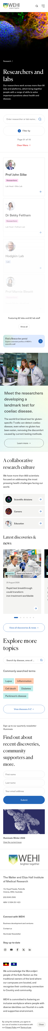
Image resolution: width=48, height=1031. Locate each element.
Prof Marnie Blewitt (19, 291)
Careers (18, 511)
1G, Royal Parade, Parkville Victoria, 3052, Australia (14, 890)
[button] (43, 6)
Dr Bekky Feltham (18, 215)
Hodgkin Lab (14, 255)
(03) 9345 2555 (9, 897)
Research (7, 61)
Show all (24, 326)
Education (19, 523)
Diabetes (26, 688)
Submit (24, 799)
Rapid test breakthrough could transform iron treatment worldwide (20, 591)
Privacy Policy (11, 1027)
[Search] (41, 660)
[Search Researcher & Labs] (38, 119)
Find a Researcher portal (16, 338)
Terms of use (26, 1027)
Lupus (8, 681)
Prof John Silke (16, 174)
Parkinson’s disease (15, 696)
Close (41, 1024)
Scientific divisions (23, 499)
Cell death (10, 688)
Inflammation (24, 681)
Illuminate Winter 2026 (14, 837)
